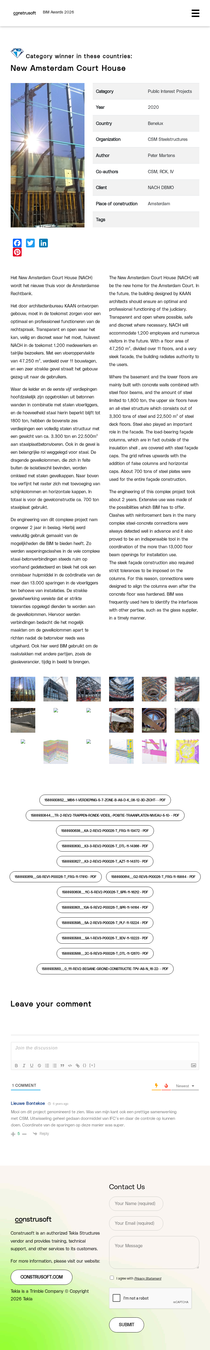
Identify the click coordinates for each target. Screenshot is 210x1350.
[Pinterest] (17, 252)
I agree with (138, 1278)
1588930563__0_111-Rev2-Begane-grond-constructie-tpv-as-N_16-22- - (105, 969)
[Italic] (24, 1065)
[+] (92, 1065)
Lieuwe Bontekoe (28, 1103)
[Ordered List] (47, 1065)
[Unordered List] (55, 1065)
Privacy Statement (147, 1278)
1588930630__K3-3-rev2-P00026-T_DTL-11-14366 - (105, 846)
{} (85, 1065)
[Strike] (39, 1065)
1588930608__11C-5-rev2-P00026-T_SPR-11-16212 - (105, 892)
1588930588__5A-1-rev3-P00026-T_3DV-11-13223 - (105, 938)
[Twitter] (30, 243)
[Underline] (32, 1065)
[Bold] (16, 1065)
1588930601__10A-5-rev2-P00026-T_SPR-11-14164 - (105, 907)
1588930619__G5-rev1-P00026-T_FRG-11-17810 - (56, 876)
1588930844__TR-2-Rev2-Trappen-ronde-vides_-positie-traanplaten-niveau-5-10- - (105, 815)
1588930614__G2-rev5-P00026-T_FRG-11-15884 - (153, 876)
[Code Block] (70, 1065)
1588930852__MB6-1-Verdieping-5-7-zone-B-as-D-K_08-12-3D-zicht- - (105, 800)
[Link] (77, 1065)
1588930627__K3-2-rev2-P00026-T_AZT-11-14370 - (105, 861)
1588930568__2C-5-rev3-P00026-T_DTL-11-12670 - (105, 953)
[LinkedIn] (43, 243)
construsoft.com (42, 1277)
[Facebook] (17, 243)
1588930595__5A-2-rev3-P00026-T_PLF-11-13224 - (105, 922)
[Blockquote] (62, 1065)
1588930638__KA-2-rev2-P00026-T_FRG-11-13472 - (105, 830)
